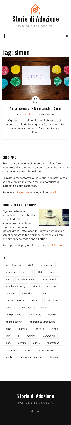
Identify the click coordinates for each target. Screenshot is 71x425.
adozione (11, 272)
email (53, 192)
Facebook (23, 192)
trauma (54, 357)
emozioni (27, 307)
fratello (52, 314)
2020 (31, 265)
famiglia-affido (13, 314)
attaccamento (49, 279)
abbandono (47, 265)
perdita (22, 342)
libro (8, 335)
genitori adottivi (14, 321)
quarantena (53, 342)
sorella (9, 357)
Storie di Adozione (35, 19)
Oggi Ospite (54, 245)
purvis (36, 342)
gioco (9, 328)
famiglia (43, 307)
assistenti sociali (26, 279)
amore (53, 272)
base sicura (28, 293)
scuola (27, 350)
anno (8, 279)
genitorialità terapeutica (42, 321)
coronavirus (53, 300)
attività (36, 286)
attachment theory (16, 286)
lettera (55, 328)
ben (44, 293)
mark (8, 342)
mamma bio (48, 335)
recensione (11, 350)
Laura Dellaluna (26, 114)
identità (23, 328)
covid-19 (10, 307)
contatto (35, 300)
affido (40, 272)
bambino (10, 293)
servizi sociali (45, 350)
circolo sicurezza (15, 300)
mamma (31, 335)
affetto (26, 272)
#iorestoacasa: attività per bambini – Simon (35, 108)
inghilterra (39, 328)
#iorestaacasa (13, 265)
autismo (51, 286)
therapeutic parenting (31, 357)
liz (18, 335)
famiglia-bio (34, 314)
